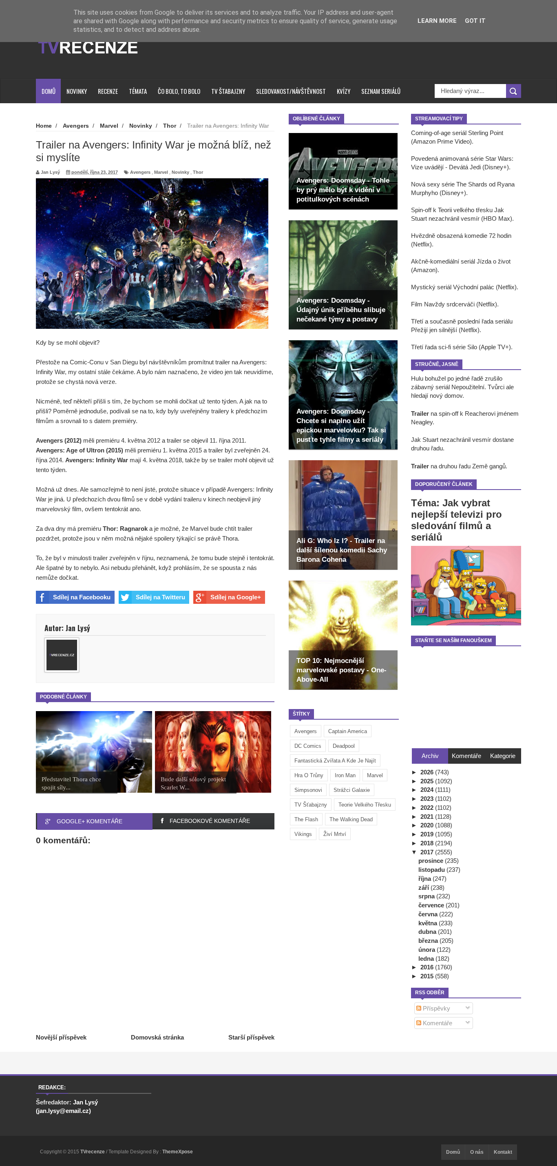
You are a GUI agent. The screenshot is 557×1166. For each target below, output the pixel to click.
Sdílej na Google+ (235, 597)
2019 (427, 834)
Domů (48, 90)
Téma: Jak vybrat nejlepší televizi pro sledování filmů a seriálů (456, 520)
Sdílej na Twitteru (160, 597)
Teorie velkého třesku (364, 805)
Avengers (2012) (59, 440)
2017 (427, 852)
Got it (475, 20)
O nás (477, 1152)
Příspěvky (435, 1008)
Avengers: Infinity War (96, 460)
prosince (431, 860)
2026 (427, 772)
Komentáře (436, 1023)
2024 (427, 789)
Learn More (437, 20)
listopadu (432, 869)
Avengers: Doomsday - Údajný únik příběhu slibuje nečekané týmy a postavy (340, 310)
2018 (427, 843)
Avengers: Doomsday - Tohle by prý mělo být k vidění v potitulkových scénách (342, 190)
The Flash (306, 819)
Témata (138, 90)
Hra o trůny (308, 775)
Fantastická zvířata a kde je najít (335, 761)
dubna (428, 931)
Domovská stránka (157, 1037)
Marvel (375, 775)
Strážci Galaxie (352, 790)
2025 (427, 781)
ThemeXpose (177, 1152)
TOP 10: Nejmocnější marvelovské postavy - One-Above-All (341, 670)
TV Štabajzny (228, 90)
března (429, 940)
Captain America (347, 731)
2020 (427, 825)
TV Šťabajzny (310, 805)
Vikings (303, 834)
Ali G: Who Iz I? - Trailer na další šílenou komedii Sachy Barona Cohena (341, 550)
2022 (427, 807)
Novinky (76, 90)
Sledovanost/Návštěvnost (291, 90)
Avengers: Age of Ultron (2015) (79, 450)
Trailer (420, 413)
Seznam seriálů (380, 90)
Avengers (305, 731)
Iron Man (345, 775)
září (424, 887)
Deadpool (344, 746)
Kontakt (503, 1152)
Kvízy (343, 90)
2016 (427, 967)
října (425, 878)
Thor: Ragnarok (125, 528)
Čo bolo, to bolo (179, 90)
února (427, 949)
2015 (427, 976)
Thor (198, 172)
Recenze (108, 90)
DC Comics (307, 746)
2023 (427, 798)
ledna (426, 958)
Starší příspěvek (251, 1037)
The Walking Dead (351, 819)
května (428, 923)
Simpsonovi (308, 790)
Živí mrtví (334, 834)
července (432, 905)
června (428, 914)
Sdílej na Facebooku (82, 597)
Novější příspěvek (61, 1037)
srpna (427, 896)
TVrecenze (93, 1152)
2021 (427, 816)
